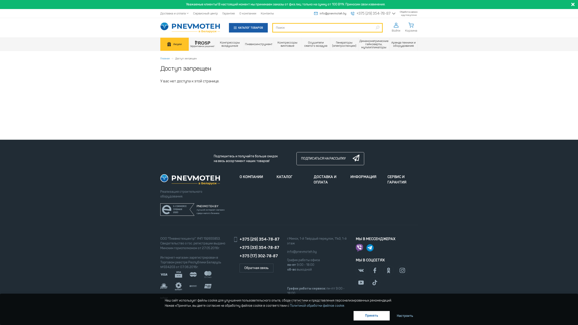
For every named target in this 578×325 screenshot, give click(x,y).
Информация (363, 177)
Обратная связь (256, 268)
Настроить (405, 316)
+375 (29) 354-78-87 (373, 13)
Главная (165, 58)
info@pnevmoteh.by (333, 13)
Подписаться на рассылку (323, 158)
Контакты (267, 13)
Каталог (285, 177)
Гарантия (228, 13)
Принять (371, 316)
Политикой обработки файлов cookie (317, 306)
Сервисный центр (205, 13)
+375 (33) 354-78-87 (259, 247)
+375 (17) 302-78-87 (259, 255)
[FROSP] (202, 44)
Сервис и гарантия (396, 179)
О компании (247, 13)
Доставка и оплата (173, 13)
